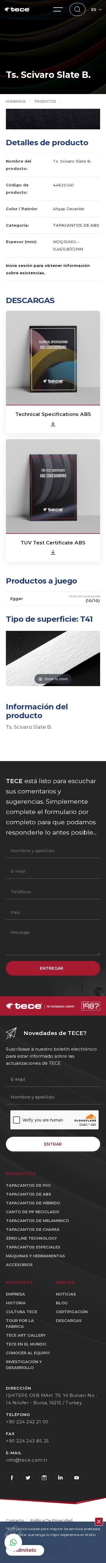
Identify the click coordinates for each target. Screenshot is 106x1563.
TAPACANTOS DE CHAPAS (32, 1229)
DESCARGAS (69, 1320)
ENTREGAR (51, 968)
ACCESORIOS (19, 1264)
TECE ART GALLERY (26, 1335)
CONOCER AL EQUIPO (27, 1352)
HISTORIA (16, 1302)
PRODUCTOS (45, 101)
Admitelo (25, 1550)
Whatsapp (13, 1542)
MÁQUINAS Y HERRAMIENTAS (35, 1255)
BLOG (62, 1302)
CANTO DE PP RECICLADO (32, 1211)
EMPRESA (15, 1294)
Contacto (15, 1520)
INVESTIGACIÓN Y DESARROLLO (24, 1364)
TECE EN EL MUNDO (26, 1344)
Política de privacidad (51, 1520)
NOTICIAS (66, 1294)
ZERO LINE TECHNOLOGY (31, 1238)
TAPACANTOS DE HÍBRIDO (33, 1203)
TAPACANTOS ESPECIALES (33, 1247)
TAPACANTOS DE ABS (76, 225)
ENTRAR (53, 1144)
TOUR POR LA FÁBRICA (20, 1323)
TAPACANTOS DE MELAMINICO (37, 1220)
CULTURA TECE (21, 1311)
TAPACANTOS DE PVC (28, 1185)
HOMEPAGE (16, 101)
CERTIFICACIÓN (72, 1311)
